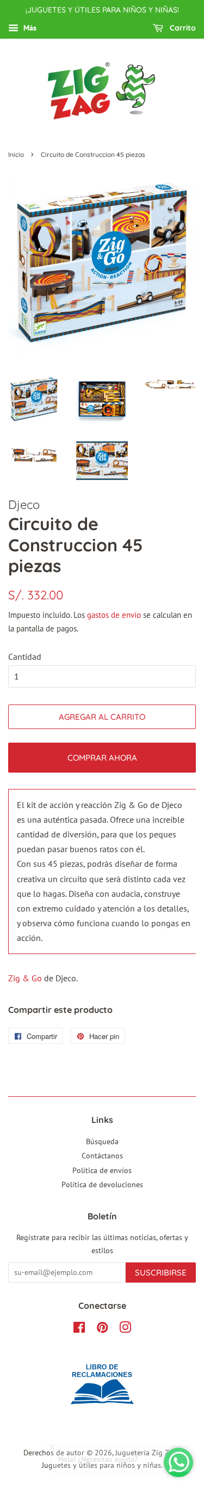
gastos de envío (114, 615)
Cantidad (24, 656)
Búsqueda (102, 1141)
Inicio (16, 154)
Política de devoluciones (102, 1184)
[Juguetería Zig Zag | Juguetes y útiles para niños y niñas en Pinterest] (102, 1329)
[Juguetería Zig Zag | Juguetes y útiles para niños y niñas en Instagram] (125, 1329)
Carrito (182, 28)
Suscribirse (161, 1272)
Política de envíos (102, 1170)
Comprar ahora (102, 757)
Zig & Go (25, 978)
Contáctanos (102, 1156)
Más (28, 28)
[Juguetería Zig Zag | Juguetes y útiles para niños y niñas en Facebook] (79, 1329)
